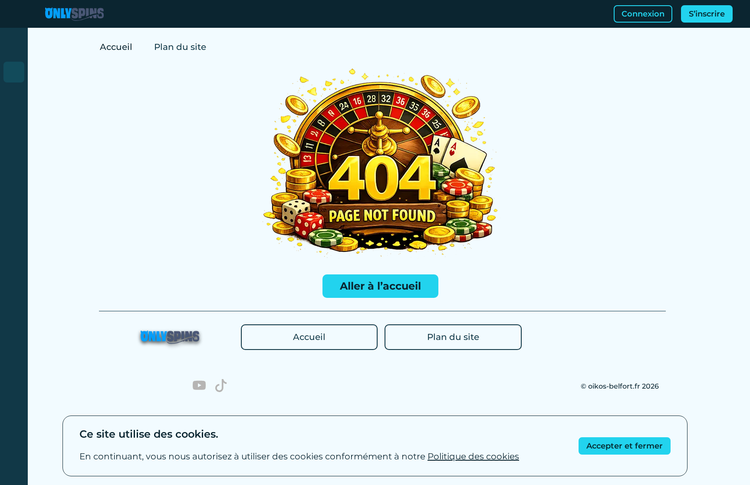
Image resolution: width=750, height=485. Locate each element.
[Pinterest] (112, 386)
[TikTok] (220, 386)
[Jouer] (13, 47)
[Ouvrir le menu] (14, 14)
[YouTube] (199, 386)
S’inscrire (707, 14)
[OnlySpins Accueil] (74, 14)
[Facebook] (134, 386)
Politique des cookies (473, 456)
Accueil (116, 47)
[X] (177, 386)
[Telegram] (155, 386)
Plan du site (453, 337)
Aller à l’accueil (380, 286)
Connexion (643, 14)
